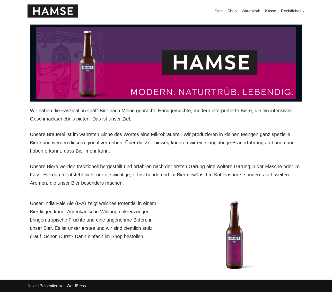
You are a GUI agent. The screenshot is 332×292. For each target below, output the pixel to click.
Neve (32, 286)
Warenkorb (251, 11)
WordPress (76, 286)
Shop (232, 11)
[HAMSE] (52, 11)
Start (219, 11)
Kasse (270, 11)
